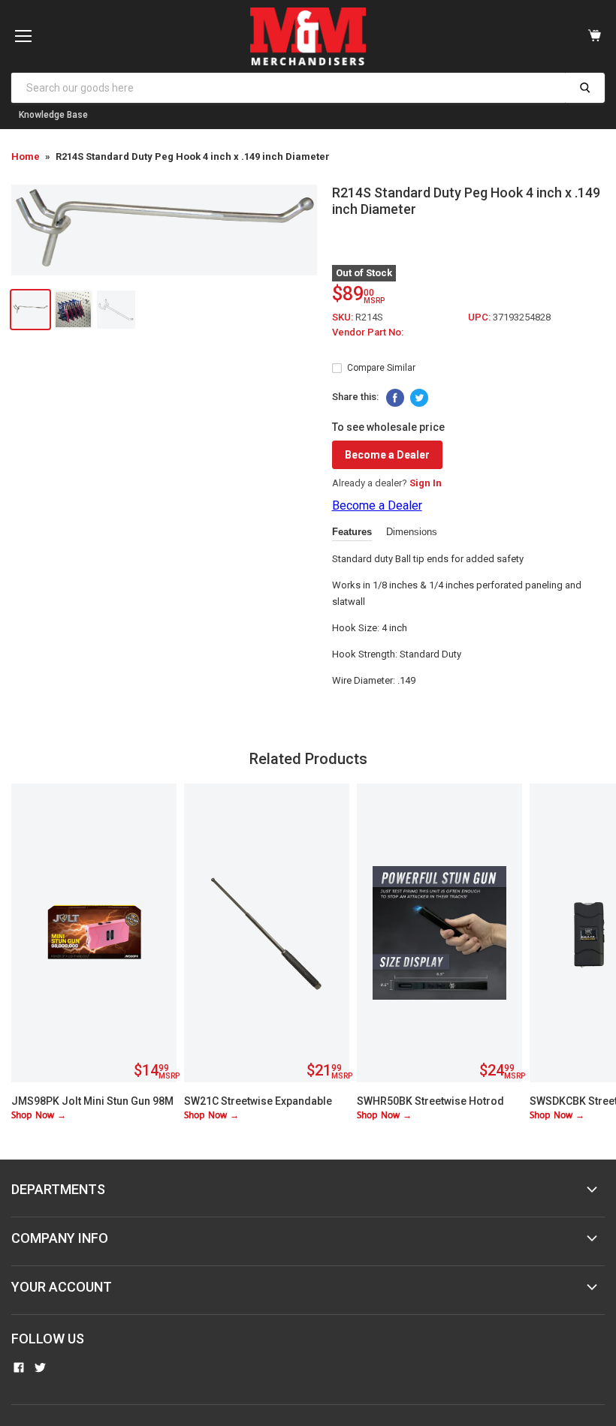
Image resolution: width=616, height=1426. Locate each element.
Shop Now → (38, 1115)
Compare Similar (381, 368)
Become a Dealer (387, 455)
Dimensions (411, 531)
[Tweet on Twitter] (419, 398)
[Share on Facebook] (395, 398)
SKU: (343, 317)
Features (352, 531)
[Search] (585, 88)
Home (25, 156)
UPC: (480, 317)
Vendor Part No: (367, 332)
